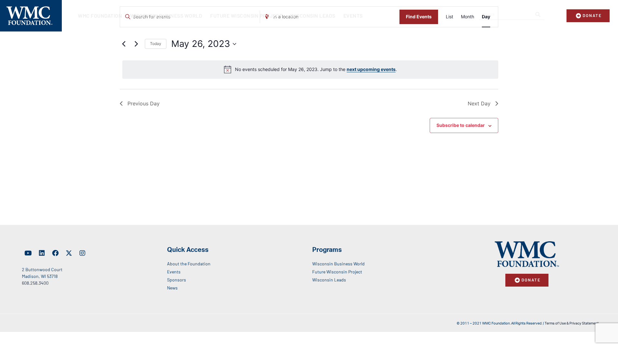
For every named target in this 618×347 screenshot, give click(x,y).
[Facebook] (55, 253)
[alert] (310, 69)
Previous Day (143, 103)
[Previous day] (123, 44)
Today (155, 43)
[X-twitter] (68, 253)
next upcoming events (371, 69)
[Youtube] (28, 253)
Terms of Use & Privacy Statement (572, 323)
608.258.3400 (35, 283)
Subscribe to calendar (460, 125)
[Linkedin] (41, 253)
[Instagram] (82, 253)
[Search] (537, 14)
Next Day (479, 103)
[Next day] (136, 44)
